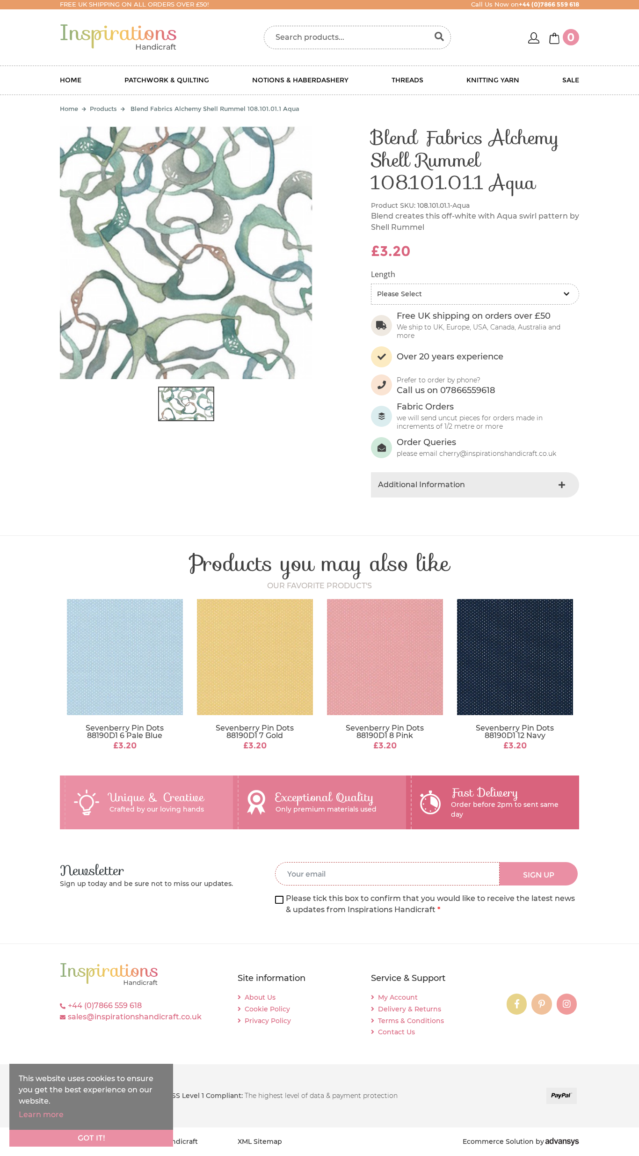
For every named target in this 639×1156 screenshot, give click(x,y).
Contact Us (396, 1032)
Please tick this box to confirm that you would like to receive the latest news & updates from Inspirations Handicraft (430, 904)
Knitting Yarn (492, 80)
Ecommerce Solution (498, 1141)
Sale (570, 80)
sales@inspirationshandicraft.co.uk (135, 1016)
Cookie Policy (267, 1009)
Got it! (91, 1138)
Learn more (41, 1114)
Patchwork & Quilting (166, 80)
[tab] (475, 485)
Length (383, 274)
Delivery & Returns (409, 1009)
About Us (260, 997)
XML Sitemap (260, 1141)
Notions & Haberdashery (300, 80)
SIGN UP (538, 875)
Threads (407, 80)
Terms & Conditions (411, 1021)
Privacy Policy (268, 1021)
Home (70, 80)
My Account (398, 997)
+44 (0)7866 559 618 (105, 1005)
